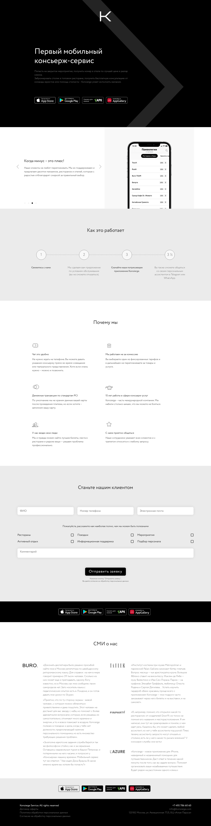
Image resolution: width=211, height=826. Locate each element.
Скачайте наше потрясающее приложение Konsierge (127, 269)
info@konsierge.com (180, 809)
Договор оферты (29, 809)
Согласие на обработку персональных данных (45, 816)
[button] (24, 203)
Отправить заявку (105, 571)
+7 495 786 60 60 (181, 805)
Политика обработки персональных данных (44, 812)
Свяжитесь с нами (41, 267)
